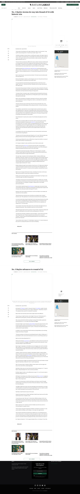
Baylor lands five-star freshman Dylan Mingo (32, 256)
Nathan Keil (16, 16)
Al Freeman (23, 308)
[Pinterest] (8, 57)
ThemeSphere (45, 490)
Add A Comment (32, 261)
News (35, 488)
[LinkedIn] (8, 55)
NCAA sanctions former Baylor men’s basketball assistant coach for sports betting (18, 244)
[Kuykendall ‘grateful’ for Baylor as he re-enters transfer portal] (45, 238)
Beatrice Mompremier (26, 68)
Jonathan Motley (32, 323)
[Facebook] (8, 51)
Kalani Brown (34, 68)
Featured (31, 488)
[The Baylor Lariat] (40, 4)
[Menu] (78, 8)
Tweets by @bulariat (54, 463)
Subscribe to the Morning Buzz (72, 4)
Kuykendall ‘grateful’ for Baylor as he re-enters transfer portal (45, 244)
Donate (3, 4)
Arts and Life (48, 488)
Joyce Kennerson (31, 186)
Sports (38, 488)
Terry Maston (38, 308)
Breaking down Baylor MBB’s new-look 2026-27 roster (17, 256)
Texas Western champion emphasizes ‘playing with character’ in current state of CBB (45, 256)
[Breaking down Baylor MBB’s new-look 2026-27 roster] (18, 251)
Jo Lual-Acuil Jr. (26, 340)
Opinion (42, 488)
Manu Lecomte (40, 376)
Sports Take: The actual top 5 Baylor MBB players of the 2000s (32, 244)
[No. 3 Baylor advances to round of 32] (32, 287)
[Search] (76, 8)
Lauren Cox (33, 122)
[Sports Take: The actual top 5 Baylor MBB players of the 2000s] (32, 238)
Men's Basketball (34, 16)
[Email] (8, 60)
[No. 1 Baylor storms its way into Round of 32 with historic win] (32, 32)
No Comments (40, 16)
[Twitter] (8, 53)
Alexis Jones (26, 145)
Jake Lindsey (29, 355)
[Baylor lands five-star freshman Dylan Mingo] (32, 251)
